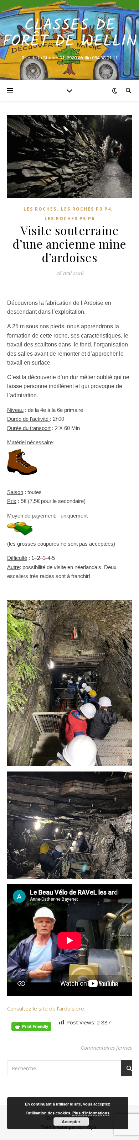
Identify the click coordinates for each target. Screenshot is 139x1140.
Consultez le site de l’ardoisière (45, 1008)
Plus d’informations (90, 1112)
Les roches (40, 209)
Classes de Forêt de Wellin (69, 34)
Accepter (71, 1121)
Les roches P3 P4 (86, 209)
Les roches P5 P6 (70, 219)
